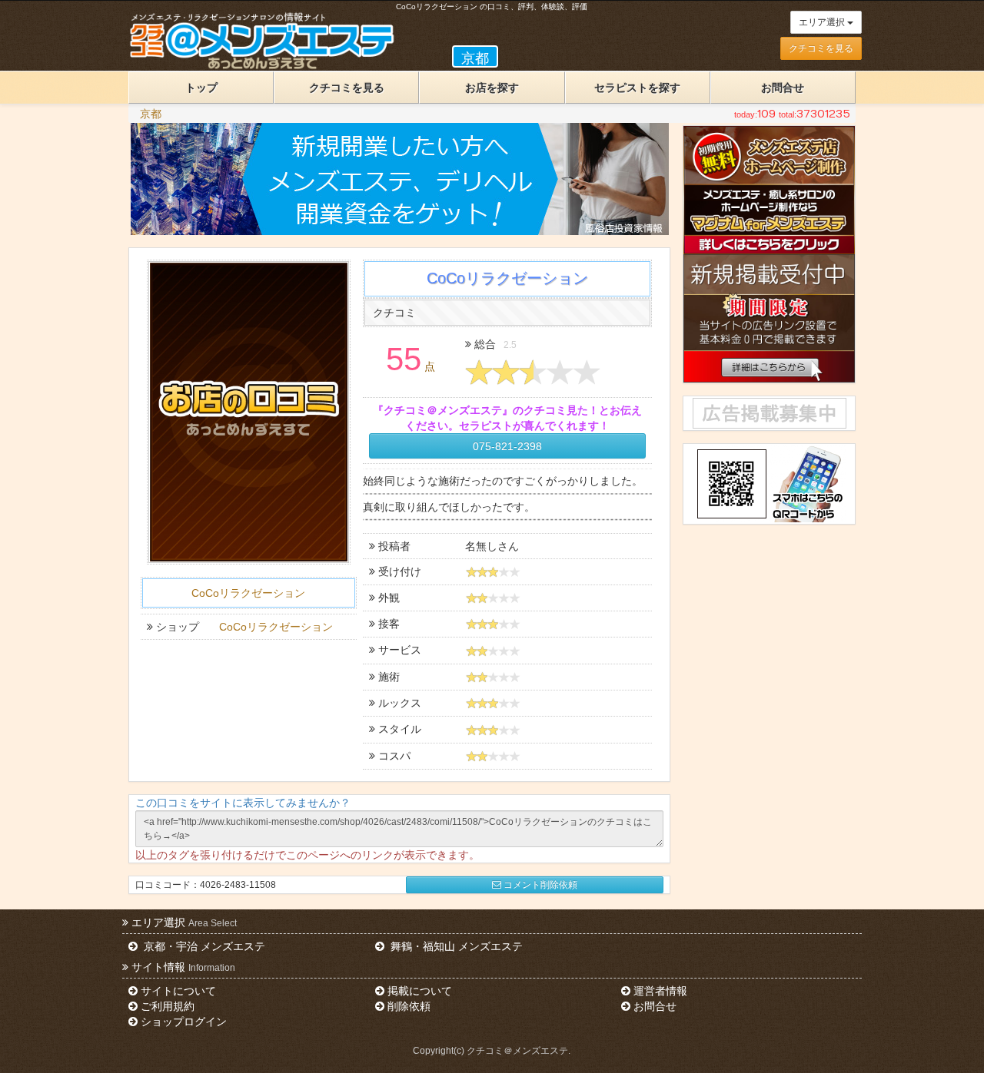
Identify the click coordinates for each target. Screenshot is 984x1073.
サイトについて (178, 991)
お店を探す (492, 87)
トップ (201, 87)
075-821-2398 (507, 446)
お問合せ (782, 87)
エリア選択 (823, 22)
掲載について (419, 991)
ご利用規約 (167, 1006)
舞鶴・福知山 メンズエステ (455, 946)
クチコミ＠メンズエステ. (518, 1050)
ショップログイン (184, 1021)
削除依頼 (408, 1006)
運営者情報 (660, 991)
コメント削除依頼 (540, 884)
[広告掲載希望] (768, 413)
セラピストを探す (637, 87)
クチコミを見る (821, 48)
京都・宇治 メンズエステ (203, 946)
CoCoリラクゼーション (248, 593)
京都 (150, 114)
